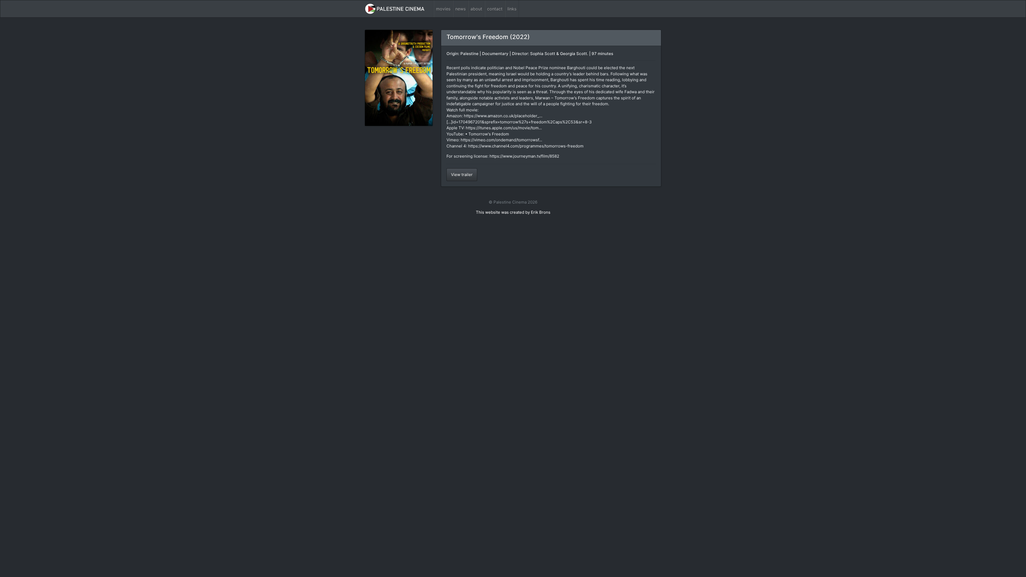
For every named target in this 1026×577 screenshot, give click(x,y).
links (511, 8)
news (460, 8)
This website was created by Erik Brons (513, 212)
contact (495, 8)
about (476, 8)
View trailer (462, 174)
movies (443, 8)
